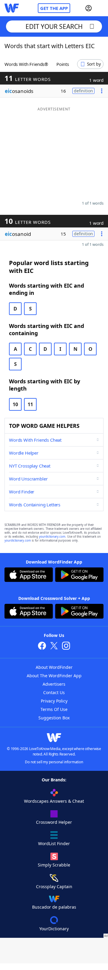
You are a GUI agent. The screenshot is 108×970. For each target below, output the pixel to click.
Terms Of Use (54, 709)
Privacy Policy (54, 701)
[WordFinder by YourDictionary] (11, 8)
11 (30, 404)
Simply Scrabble (54, 865)
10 (15, 404)
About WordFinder (54, 667)
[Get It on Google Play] (79, 575)
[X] (54, 646)
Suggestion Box (54, 718)
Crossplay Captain (54, 886)
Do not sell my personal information (54, 762)
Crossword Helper (54, 822)
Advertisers (54, 684)
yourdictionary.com (52, 537)
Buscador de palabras (54, 907)
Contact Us (54, 692)
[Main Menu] (101, 8)
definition (83, 91)
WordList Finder (54, 843)
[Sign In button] (88, 8)
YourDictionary (54, 928)
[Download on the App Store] (28, 575)
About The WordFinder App (54, 675)
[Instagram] (66, 646)
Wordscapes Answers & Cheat (54, 801)
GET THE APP (54, 8)
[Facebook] (42, 646)
